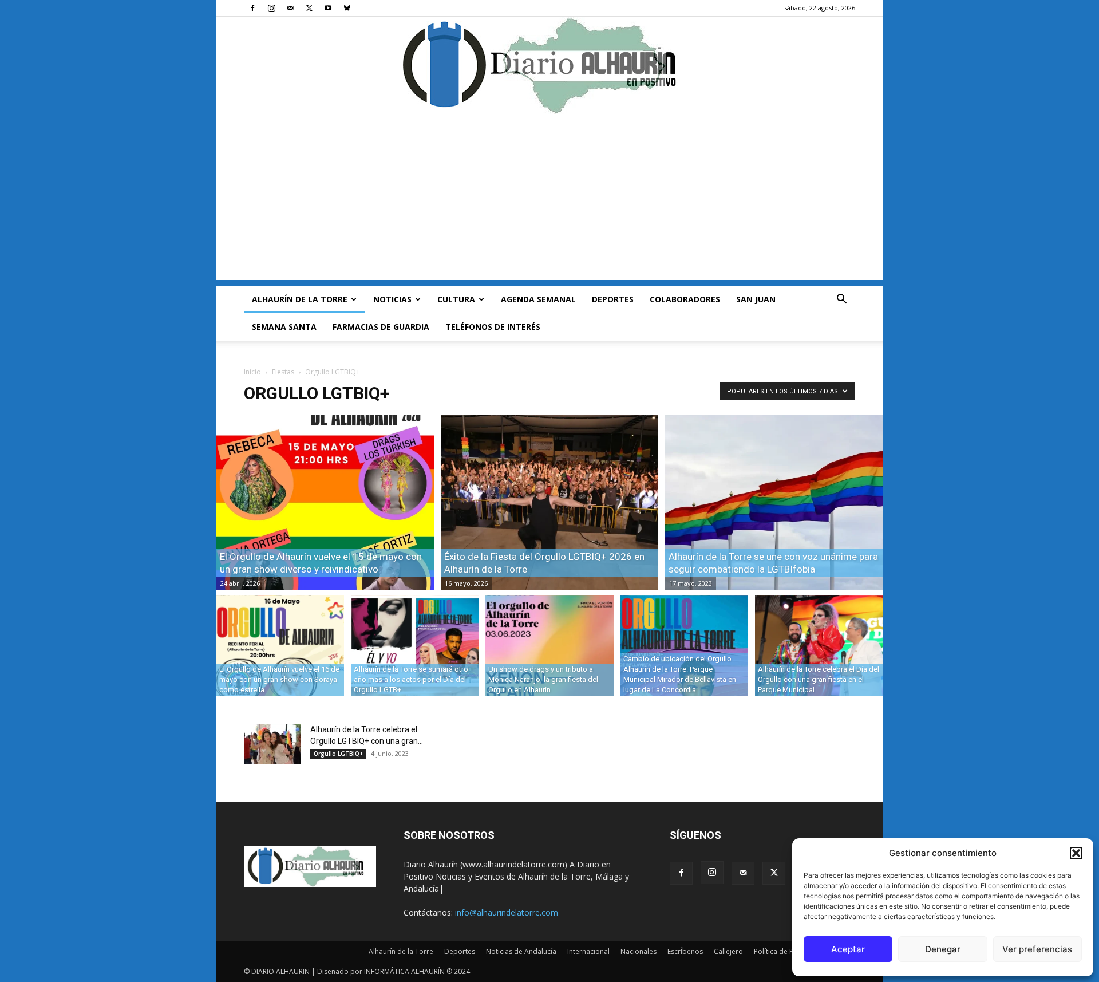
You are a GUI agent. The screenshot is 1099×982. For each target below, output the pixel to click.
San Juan (756, 299)
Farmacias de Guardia (381, 326)
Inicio (252, 372)
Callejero (728, 951)
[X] (309, 8)
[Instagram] (271, 8)
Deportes (613, 299)
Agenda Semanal (538, 299)
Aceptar (848, 949)
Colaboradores (685, 299)
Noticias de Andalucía (521, 951)
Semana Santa (284, 326)
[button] (1076, 853)
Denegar (942, 949)
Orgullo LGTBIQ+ (338, 754)
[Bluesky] (346, 8)
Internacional (588, 951)
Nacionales (638, 951)
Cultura (456, 299)
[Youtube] (328, 8)
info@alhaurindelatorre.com (506, 912)
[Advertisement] (549, 200)
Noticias (392, 299)
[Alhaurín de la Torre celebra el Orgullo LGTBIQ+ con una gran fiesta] (272, 744)
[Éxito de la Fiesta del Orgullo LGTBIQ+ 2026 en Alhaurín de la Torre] (549, 502)
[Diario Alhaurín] (549, 65)
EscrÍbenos (685, 951)
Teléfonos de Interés (492, 326)
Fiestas (283, 372)
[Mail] (290, 8)
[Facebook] (252, 8)
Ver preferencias (1037, 949)
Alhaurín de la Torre (299, 299)
